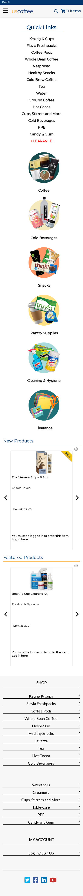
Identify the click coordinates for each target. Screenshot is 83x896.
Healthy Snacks (41, 733)
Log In (6, 1)
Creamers (41, 792)
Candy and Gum (41, 822)
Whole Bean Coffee (40, 718)
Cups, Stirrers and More (41, 799)
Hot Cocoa (41, 107)
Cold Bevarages (41, 763)
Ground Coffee (41, 100)
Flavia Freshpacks (41, 703)
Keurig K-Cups (41, 696)
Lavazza (41, 740)
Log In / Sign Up (41, 853)
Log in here (20, 539)
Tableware (41, 807)
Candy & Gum (41, 134)
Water (41, 93)
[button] (40, 441)
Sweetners (41, 785)
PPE (41, 127)
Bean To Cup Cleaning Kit (29, 593)
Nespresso (41, 726)
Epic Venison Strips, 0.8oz (30, 477)
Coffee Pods (41, 711)
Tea (42, 87)
